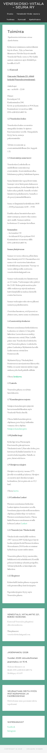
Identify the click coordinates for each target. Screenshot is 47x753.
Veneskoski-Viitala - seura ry (23, 5)
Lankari (24, 523)
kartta (16, 490)
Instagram (11, 731)
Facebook (11, 727)
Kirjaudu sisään (35, 749)
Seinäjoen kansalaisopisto (17, 428)
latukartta (18, 376)
